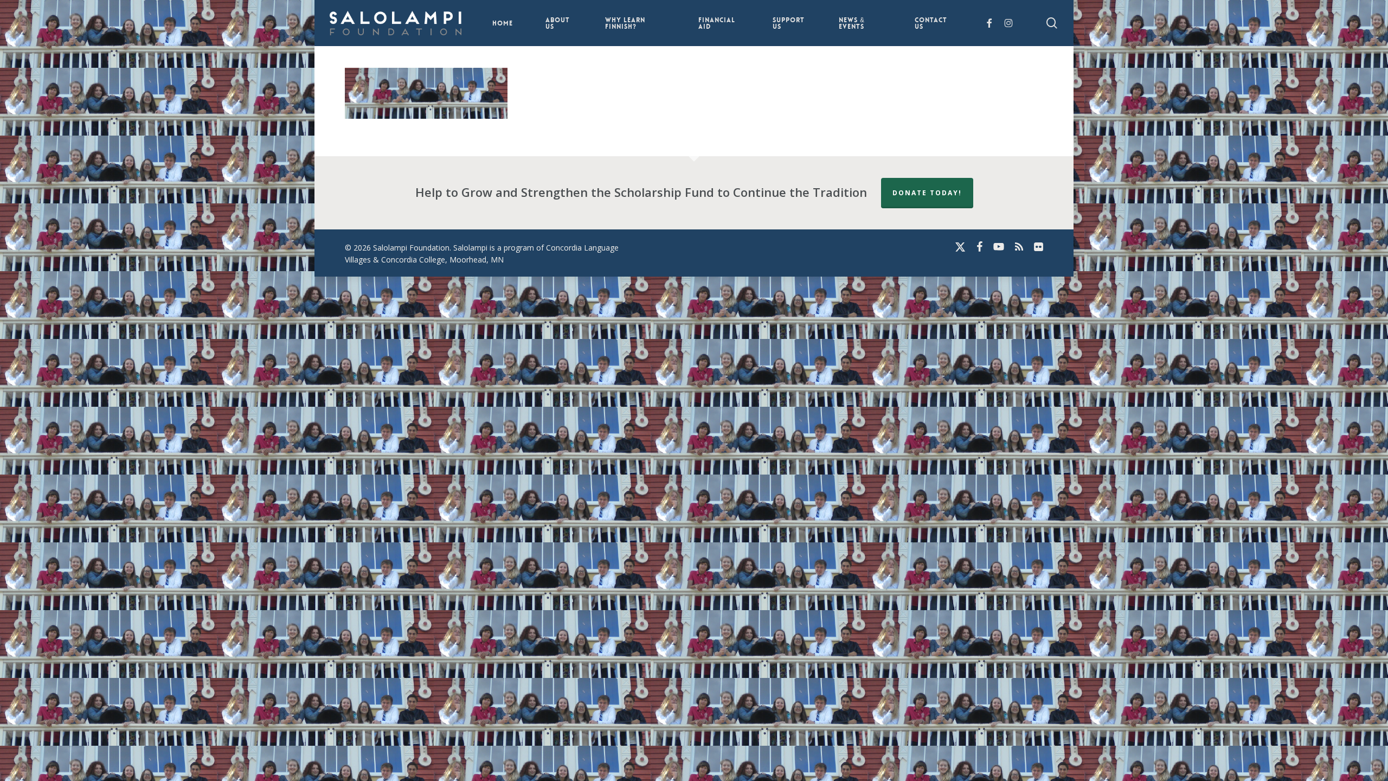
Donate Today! (927, 192)
